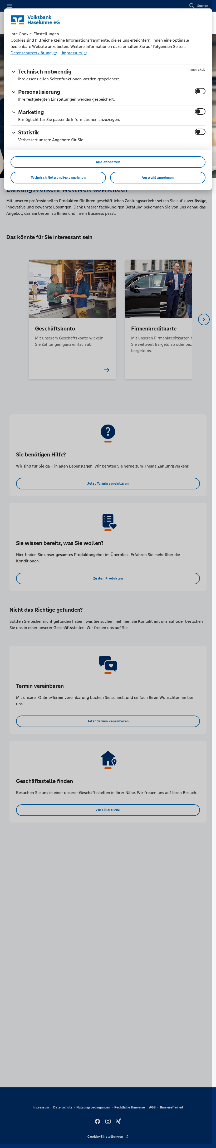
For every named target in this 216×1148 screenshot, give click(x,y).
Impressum (72, 52)
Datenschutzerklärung (32, 52)
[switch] (200, 91)
